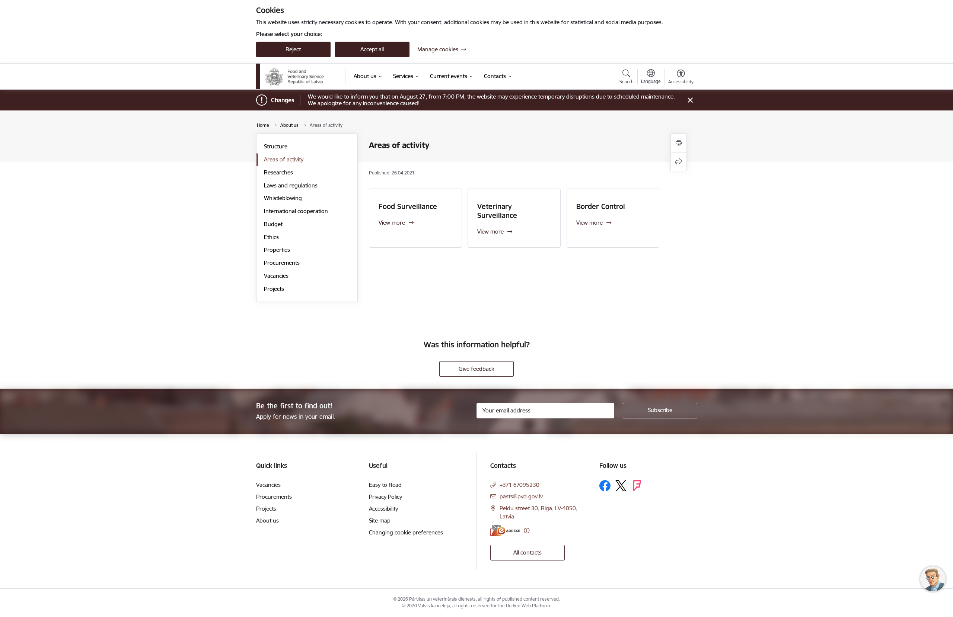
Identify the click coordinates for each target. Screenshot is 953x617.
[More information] (526, 530)
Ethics (271, 237)
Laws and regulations (291, 185)
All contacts (527, 552)
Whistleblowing (283, 198)
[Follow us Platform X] (621, 485)
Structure (275, 146)
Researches (278, 172)
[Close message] (690, 100)
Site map (380, 520)
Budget (273, 224)
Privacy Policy (385, 496)
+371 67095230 (519, 484)
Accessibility (383, 508)
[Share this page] (678, 161)
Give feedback (476, 368)
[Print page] (678, 143)
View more (392, 222)
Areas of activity (283, 159)
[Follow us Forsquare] (637, 485)
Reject (293, 49)
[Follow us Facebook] (605, 485)
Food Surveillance (408, 206)
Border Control (600, 206)
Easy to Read (385, 484)
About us (267, 520)
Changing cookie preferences (406, 532)
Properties (277, 249)
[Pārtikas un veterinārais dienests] (300, 77)
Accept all (372, 49)
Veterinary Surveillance (497, 211)
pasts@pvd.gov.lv (521, 496)
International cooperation (296, 211)
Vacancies (276, 275)
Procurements (282, 262)
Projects (274, 288)
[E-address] (505, 530)
